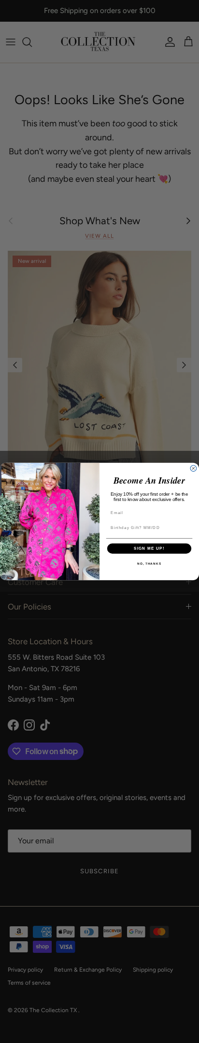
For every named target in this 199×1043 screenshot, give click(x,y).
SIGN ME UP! (149, 548)
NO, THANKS (149, 564)
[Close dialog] (193, 468)
